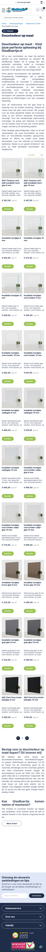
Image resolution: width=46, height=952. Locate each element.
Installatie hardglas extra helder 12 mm (33, 354)
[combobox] (23, 17)
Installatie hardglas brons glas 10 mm (32, 583)
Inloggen (38, 10)
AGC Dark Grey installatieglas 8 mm (12, 698)
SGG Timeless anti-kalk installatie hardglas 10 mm (33, 182)
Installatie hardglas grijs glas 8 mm (10, 641)
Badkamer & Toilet (33, 23)
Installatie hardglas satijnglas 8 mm (10, 411)
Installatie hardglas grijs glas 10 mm (32, 641)
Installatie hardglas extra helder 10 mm (11, 354)
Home (4, 23)
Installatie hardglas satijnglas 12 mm (10, 468)
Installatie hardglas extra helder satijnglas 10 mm (10, 527)
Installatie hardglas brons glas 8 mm (10, 583)
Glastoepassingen (16, 23)
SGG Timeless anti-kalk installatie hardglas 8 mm (11, 182)
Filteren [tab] (10, 31)
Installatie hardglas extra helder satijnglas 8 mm (32, 470)
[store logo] (17, 9)
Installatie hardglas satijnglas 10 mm (32, 411)
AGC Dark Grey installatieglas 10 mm (34, 698)
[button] (41, 2)
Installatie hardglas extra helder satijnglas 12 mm (32, 527)
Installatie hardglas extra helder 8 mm (32, 296)
